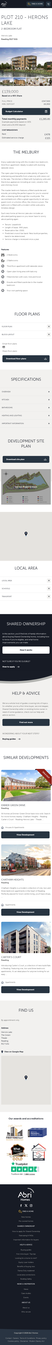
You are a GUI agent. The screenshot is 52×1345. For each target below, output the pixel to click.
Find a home (37, 4)
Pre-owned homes (26, 1221)
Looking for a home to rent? (26, 1258)
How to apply (8, 667)
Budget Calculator (14, 111)
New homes (26, 1217)
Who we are (26, 1312)
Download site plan (15, 459)
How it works (26, 650)
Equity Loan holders (26, 1262)
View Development (25, 835)
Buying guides (9, 739)
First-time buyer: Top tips (26, 1254)
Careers (16, 1338)
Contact (8, 1338)
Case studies (26, 1293)
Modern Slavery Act (36, 1341)
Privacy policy (41, 1338)
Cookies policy (13, 1341)
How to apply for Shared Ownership (26, 1231)
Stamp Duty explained (26, 1271)
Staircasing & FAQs (26, 1236)
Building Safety (26, 1279)
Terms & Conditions (27, 1338)
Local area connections (26, 1275)
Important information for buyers (26, 1240)
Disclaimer (24, 1341)
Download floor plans (16, 358)
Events (26, 1297)
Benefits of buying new (26, 1266)
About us (26, 1308)
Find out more (26, 722)
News (26, 1289)
